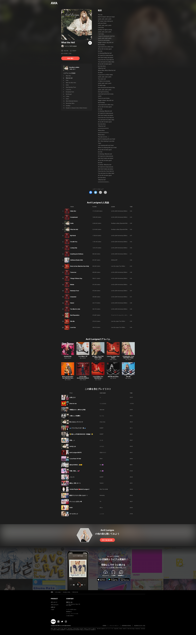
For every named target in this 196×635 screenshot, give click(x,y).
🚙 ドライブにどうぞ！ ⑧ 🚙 (78, 428)
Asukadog (102, 495)
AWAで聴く (70, 58)
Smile (67, 85)
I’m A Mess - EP (82, 356)
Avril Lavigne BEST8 (75, 452)
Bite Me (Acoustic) (113, 376)
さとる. (101, 440)
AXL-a (101, 507)
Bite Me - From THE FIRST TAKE (98, 357)
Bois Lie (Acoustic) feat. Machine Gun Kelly (67, 378)
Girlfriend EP (114, 260)
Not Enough (69, 94)
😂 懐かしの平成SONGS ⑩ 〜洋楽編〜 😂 (81, 434)
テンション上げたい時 (76, 501)
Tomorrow (73, 272)
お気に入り (73, 397)
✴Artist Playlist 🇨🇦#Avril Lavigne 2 (79, 489)
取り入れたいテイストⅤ (76, 422)
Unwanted (73, 297)
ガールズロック (74, 514)
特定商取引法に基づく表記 (139, 625)
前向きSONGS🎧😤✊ (76, 465)
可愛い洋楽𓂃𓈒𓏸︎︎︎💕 (75, 471)
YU (100, 501)
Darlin (67, 98)
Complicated (74, 217)
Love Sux (73, 327)
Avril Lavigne (73, 46)
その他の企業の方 (70, 615)
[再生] (90, 43)
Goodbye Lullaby (74, 67)
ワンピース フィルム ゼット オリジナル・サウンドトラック (125, 315)
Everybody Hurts (70, 92)
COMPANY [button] (70, 599)
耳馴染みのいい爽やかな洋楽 (77, 409)
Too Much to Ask (75, 309)
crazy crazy (102, 422)
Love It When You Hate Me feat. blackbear (98, 378)
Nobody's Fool (74, 291)
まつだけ (102, 446)
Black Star (68, 75)
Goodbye (68, 105)
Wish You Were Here (71, 82)
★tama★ (102, 409)
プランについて (54, 604)
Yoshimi (101, 483)
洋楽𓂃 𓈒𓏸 (72, 440)
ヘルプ (52, 609)
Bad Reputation (74, 315)
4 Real (67, 96)
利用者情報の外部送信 (126, 625)
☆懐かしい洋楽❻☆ (75, 416)
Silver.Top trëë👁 (104, 489)
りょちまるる (103, 403)
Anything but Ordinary (76, 254)
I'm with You (73, 242)
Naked (72, 303)
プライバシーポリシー (114, 625)
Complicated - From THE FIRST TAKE (128, 357)
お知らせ (53, 607)
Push (67, 80)
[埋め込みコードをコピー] (105, 192)
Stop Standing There (71, 87)
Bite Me (72, 321)
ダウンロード (54, 602)
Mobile (72, 284)
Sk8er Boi (73, 211)
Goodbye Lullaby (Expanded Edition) (120, 223)
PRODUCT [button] (54, 599)
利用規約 (104, 625)
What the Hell (74, 229)
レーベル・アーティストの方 (72, 613)
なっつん (102, 415)
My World (73, 235)
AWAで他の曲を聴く (107, 540)
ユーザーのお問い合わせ (71, 609)
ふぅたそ (102, 513)
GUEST (101, 428)
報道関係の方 (69, 611)
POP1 (71, 507)
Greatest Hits (67, 356)
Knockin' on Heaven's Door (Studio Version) (76, 108)
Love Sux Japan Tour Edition (118, 266)
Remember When (70, 103)
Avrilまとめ (73, 446)
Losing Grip (73, 248)
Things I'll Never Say (76, 278)
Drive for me (73, 403)
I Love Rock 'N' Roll (75, 458)
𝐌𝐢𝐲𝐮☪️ (101, 464)
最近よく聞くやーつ (75, 483)
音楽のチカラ (103, 452)
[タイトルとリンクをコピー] (100, 192)
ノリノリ (72, 477)
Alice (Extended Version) (72, 101)
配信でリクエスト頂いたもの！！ (79, 495)
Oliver (101, 458)
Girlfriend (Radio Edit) (76, 260)
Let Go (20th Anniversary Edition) (119, 211)
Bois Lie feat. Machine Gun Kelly (79, 266)
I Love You (68, 89)
